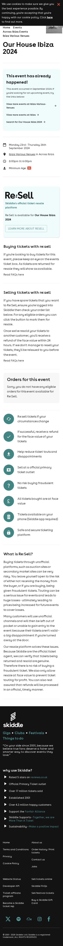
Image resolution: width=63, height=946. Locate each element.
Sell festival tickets (42, 892)
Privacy (7, 856)
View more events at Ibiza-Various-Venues (26, 106)
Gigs (6, 733)
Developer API (11, 885)
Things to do (13, 738)
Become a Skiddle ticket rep (13, 904)
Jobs (34, 866)
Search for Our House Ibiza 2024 (24, 121)
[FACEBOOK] (49, 919)
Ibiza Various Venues (16, 35)
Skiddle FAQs (39, 885)
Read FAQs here (14, 274)
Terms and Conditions (16, 849)
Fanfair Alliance (35, 811)
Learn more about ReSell (26, 228)
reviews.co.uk (38, 777)
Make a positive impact (44, 826)
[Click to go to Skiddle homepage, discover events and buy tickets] (13, 719)
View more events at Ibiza (21, 114)
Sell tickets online (41, 879)
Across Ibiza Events (15, 31)
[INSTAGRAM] (39, 919)
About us (36, 842)
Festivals (36, 733)
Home (6, 27)
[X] (8, 919)
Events (17, 27)
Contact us (38, 859)
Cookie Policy (11, 863)
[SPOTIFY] (18, 919)
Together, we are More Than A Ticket (31, 819)
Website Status (12, 879)
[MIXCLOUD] (29, 919)
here (50, 17)
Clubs (19, 733)
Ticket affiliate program (12, 894)
